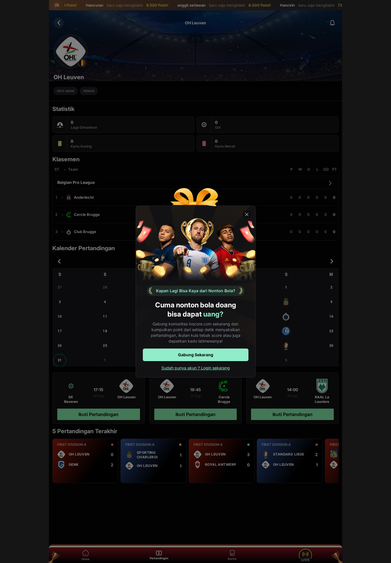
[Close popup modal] (247, 214)
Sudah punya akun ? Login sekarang (195, 367)
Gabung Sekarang (195, 354)
